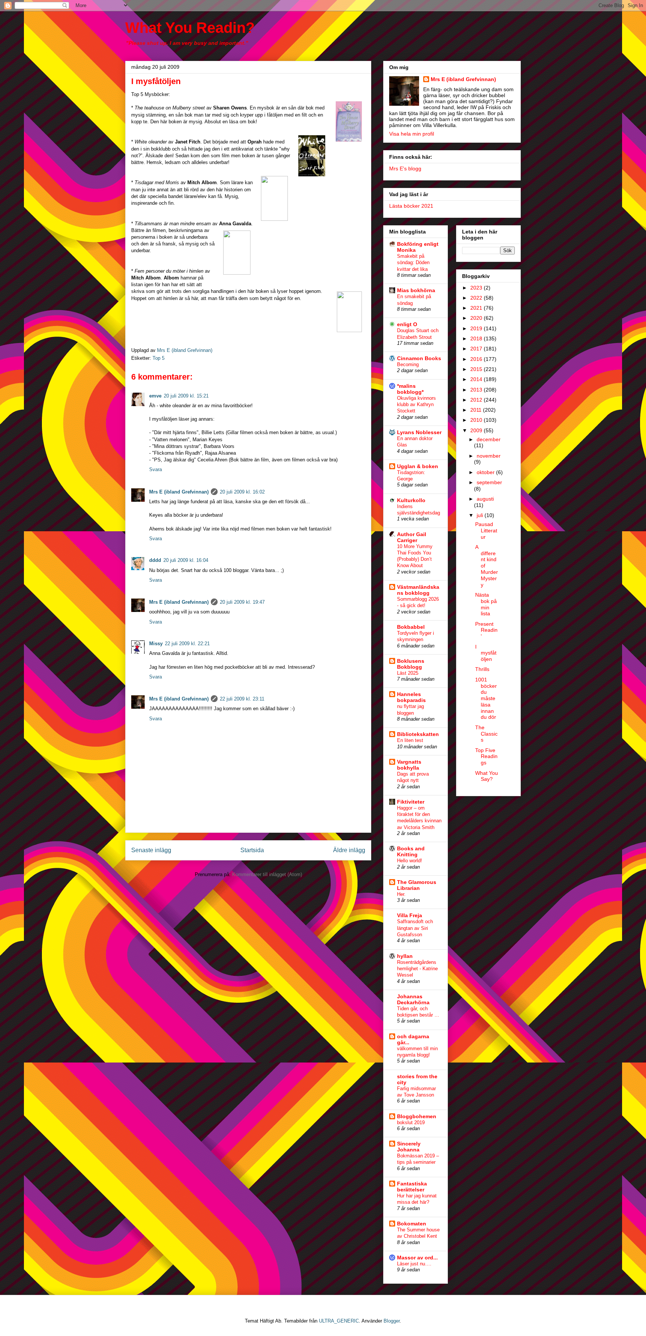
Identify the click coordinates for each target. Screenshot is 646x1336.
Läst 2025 (407, 673)
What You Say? (486, 776)
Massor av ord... (417, 1258)
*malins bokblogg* (410, 389)
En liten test (410, 740)
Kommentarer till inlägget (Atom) (267, 874)
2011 (476, 410)
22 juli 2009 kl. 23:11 (242, 699)
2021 (477, 308)
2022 (477, 298)
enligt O (407, 324)
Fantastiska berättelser (412, 1187)
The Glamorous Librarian (416, 885)
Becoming (408, 364)
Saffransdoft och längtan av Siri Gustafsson (415, 928)
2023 (477, 288)
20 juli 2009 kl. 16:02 (242, 492)
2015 (477, 369)
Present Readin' (486, 630)
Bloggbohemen (416, 1116)
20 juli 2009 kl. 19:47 (242, 602)
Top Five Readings (486, 756)
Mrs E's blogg (405, 168)
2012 (477, 400)
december (489, 439)
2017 (477, 349)
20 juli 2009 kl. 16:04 (185, 560)
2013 (477, 390)
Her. (401, 894)
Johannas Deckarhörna (413, 999)
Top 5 (158, 358)
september (489, 482)
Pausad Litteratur (486, 530)
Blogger (392, 1321)
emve (155, 396)
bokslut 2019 (411, 1122)
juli (481, 515)
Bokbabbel (411, 627)
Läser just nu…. (414, 1264)
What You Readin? (190, 27)
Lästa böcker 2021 (411, 206)
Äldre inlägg (349, 850)
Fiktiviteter (410, 802)
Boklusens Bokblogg (410, 664)
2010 (477, 420)
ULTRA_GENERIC (339, 1321)
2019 (477, 328)
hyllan (405, 956)
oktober (486, 472)
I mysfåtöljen (485, 653)
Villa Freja (409, 915)
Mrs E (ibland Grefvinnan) (179, 492)
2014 (477, 379)
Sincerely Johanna (409, 1147)
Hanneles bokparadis (411, 697)
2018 (477, 338)
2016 (477, 359)
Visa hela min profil (411, 134)
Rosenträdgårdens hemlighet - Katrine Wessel (417, 968)
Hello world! (409, 860)
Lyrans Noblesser (419, 432)
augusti (485, 499)
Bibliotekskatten (418, 734)
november (489, 456)
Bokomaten (411, 1224)
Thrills (482, 669)
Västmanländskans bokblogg (418, 590)
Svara (155, 469)
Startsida (252, 850)
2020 (477, 318)
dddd (155, 560)
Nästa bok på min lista (486, 604)
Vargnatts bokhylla (409, 765)
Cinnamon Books (419, 358)
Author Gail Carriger (411, 537)
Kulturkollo (411, 500)
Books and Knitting (411, 851)
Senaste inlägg (151, 850)
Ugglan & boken (417, 466)
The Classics (486, 733)
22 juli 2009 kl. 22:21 (187, 643)
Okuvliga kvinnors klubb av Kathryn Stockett (416, 404)
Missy (156, 643)
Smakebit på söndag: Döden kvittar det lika (413, 262)
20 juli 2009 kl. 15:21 (186, 396)
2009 (477, 430)
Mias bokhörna (416, 290)
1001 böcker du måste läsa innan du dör (486, 698)
